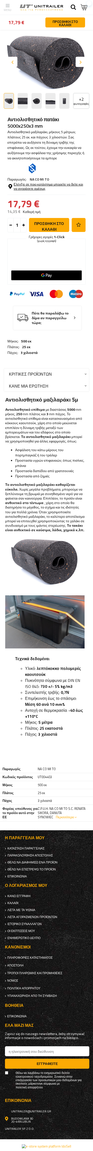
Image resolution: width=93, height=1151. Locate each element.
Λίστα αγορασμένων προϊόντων (32, 917)
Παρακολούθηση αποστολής (30, 855)
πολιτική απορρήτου (23, 988)
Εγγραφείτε (47, 1063)
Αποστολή (15, 965)
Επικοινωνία (17, 876)
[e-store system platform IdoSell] (46, 1146)
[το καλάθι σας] (84, 7)
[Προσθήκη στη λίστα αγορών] (79, 225)
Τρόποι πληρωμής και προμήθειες (34, 973)
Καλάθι (12, 903)
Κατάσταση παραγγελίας (25, 848)
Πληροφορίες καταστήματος (30, 957)
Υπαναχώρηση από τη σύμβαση (32, 995)
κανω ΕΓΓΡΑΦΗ (19, 896)
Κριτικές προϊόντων (30, 374)
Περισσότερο (65, 817)
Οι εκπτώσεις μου (21, 931)
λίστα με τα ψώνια (21, 910)
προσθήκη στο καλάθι (49, 226)
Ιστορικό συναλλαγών (24, 924)
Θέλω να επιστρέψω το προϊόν (31, 869)
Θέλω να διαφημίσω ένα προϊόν (32, 862)
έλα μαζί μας (19, 1025)
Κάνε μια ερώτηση (28, 386)
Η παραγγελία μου (25, 837)
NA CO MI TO (39, 179)
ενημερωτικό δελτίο (23, 938)
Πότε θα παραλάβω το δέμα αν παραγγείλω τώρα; (50, 318)
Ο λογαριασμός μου (26, 885)
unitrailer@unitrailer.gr (31, 1111)
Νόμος (12, 980)
